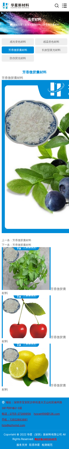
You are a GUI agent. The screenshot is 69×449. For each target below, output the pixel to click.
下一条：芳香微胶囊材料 (16, 244)
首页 (27, 24)
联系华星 (34, 444)
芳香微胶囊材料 (51, 24)
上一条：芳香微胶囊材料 (16, 240)
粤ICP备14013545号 (45, 439)
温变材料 (36, 24)
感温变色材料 (51, 41)
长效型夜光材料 (51, 49)
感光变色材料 (18, 41)
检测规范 (47, 444)
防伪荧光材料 (18, 58)
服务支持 (21, 444)
